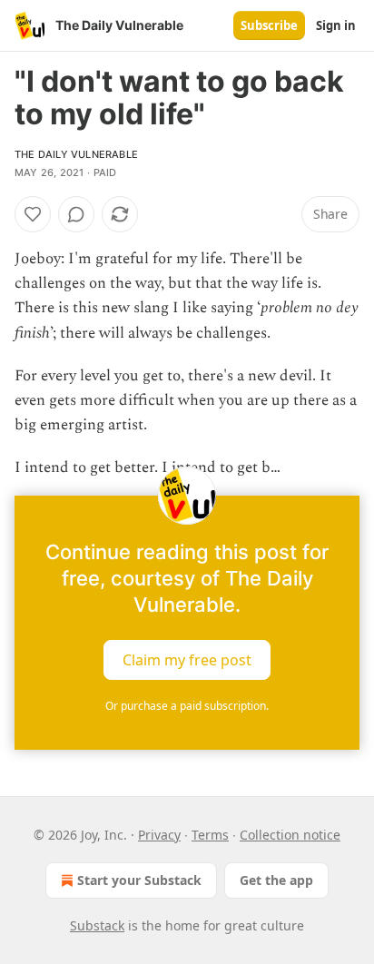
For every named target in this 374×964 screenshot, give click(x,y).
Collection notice (290, 834)
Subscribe (269, 25)
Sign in (336, 25)
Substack (97, 925)
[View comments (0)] (76, 214)
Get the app (276, 880)
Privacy (159, 834)
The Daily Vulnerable (76, 154)
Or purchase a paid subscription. (187, 705)
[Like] (33, 214)
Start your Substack (139, 880)
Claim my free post (187, 659)
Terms (210, 834)
